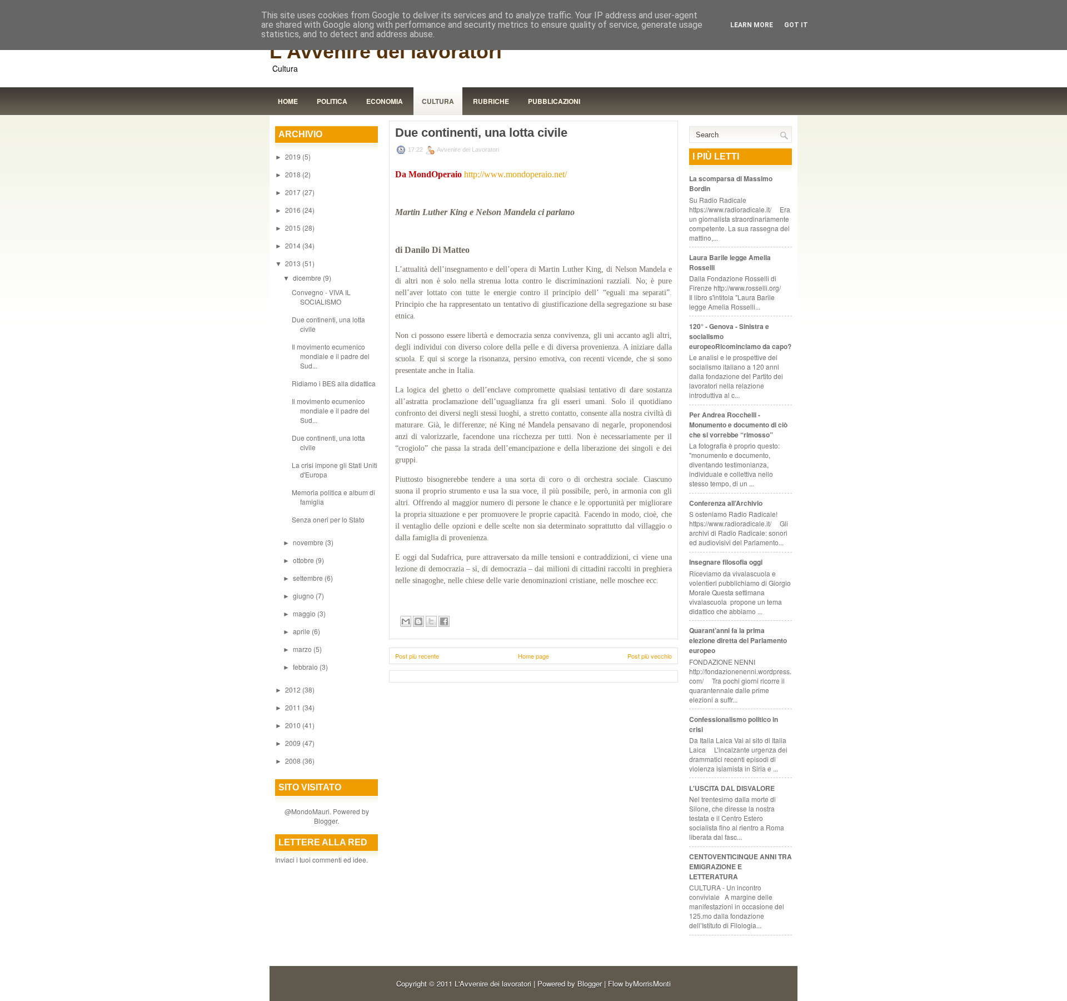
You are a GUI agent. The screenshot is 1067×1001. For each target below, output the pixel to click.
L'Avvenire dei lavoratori (386, 51)
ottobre (304, 560)
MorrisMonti (652, 983)
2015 (293, 227)
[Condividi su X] (431, 621)
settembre (309, 577)
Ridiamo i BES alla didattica (334, 383)
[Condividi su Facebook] (444, 621)
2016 (293, 210)
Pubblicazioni (554, 101)
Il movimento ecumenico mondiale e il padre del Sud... (331, 356)
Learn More (751, 25)
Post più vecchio (649, 655)
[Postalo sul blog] (418, 621)
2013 (293, 263)
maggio (305, 613)
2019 (293, 156)
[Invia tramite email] (405, 621)
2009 (293, 743)
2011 (293, 707)
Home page (533, 655)
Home (288, 101)
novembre (309, 542)
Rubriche (491, 101)
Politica (332, 101)
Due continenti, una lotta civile (481, 133)
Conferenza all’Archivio (725, 503)
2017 (293, 192)
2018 (293, 174)
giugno (304, 595)
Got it (796, 25)
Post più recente (417, 655)
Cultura (438, 101)
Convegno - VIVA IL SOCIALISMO (321, 296)
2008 (293, 760)
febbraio (306, 666)
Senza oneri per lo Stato (328, 519)
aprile (302, 631)
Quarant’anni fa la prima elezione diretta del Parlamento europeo (738, 640)
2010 (293, 725)
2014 (293, 245)
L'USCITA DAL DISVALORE (732, 788)
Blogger (325, 820)
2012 (293, 689)
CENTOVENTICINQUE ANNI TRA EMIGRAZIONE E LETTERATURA (740, 866)
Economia (384, 101)
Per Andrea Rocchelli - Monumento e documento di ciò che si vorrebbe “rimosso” (738, 425)
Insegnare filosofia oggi (725, 562)
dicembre (308, 277)
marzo (303, 649)
